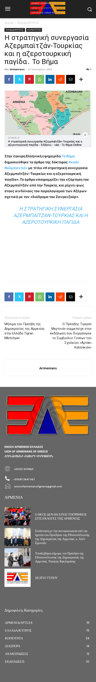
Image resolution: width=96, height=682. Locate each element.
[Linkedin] (50, 79)
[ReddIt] (60, 79)
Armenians (17, 69)
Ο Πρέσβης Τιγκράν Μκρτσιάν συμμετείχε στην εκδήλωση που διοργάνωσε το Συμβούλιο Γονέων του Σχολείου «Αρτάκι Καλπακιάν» (71, 335)
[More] (81, 79)
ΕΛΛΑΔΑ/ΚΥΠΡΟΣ (28, 23)
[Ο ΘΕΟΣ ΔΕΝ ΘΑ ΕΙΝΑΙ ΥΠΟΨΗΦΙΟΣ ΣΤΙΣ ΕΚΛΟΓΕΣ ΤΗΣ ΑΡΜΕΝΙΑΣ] (17, 516)
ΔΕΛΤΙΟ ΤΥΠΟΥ (46, 578)
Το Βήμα (68, 156)
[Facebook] (8, 79)
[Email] (70, 79)
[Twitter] (19, 79)
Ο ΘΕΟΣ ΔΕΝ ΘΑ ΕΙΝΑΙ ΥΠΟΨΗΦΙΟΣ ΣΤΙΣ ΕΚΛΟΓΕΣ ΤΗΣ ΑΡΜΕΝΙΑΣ (61, 516)
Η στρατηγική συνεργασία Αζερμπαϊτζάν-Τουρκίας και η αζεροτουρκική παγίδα (50, 215)
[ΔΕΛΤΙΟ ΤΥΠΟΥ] (17, 578)
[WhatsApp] (39, 79)
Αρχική (8, 23)
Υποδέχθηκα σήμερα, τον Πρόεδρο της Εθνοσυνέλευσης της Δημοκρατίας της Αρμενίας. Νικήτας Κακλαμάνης (59, 557)
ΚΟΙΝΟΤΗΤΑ (34, 29)
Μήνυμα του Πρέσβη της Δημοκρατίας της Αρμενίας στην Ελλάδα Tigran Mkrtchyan (24, 331)
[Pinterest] (29, 79)
